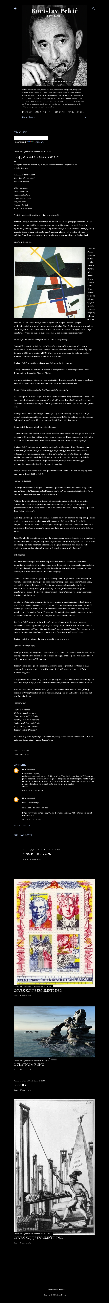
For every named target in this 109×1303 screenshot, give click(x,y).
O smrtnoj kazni (38, 854)
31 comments (25, 1090)
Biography (59, 112)
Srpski (27, 754)
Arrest (47, 112)
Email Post (24, 751)
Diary (71, 112)
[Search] (93, 8)
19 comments (35, 859)
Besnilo (21, 1085)
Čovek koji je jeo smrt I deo (38, 990)
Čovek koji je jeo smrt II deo (38, 1237)
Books (37, 112)
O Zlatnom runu (29, 1064)
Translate (39, 142)
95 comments (26, 1070)
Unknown (27, 769)
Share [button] (16, 751)
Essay (22, 754)
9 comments (25, 1243)
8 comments (25, 996)
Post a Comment (22, 826)
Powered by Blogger (56, 1289)
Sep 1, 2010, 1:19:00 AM (31, 819)
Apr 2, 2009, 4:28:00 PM (32, 790)
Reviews (27, 112)
